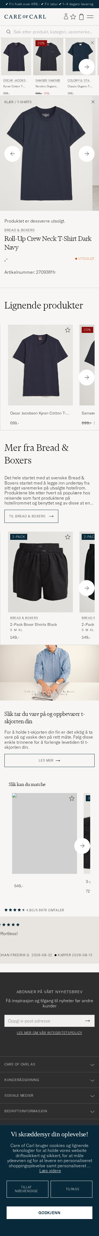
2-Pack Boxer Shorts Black (33, 624)
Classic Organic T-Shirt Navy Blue (79, 86)
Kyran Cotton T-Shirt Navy (13, 86)
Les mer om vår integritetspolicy (49, 1033)
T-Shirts (24, 102)
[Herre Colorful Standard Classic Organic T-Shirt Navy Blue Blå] (80, 56)
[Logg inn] (66, 16)
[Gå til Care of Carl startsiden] (25, 17)
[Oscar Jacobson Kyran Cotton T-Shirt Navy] (40, 409)
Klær (8, 102)
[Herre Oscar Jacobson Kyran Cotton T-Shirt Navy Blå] (16, 56)
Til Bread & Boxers (28, 516)
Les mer (46, 760)
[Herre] (44, 833)
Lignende (43, 305)
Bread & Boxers (19, 230)
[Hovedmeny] (90, 16)
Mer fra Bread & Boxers (36, 454)
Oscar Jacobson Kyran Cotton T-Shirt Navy (38, 413)
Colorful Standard (79, 81)
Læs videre (50, 1170)
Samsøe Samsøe (48, 80)
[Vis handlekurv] (81, 16)
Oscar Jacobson (15, 81)
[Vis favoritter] (73, 16)
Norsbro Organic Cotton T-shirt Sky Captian (46, 86)
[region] (49, 940)
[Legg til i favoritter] (67, 331)
